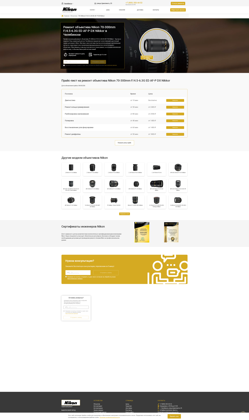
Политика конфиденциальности (110, 417)
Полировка (69, 121)
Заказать (175, 100)
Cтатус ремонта (178, 3)
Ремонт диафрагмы (73, 134)
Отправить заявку (98, 62)
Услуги (92, 10)
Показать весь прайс (124, 143)
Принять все (174, 416)
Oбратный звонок (178, 10)
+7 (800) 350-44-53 (134, 3)
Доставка (140, 10)
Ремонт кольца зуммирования (77, 107)
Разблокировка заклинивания (77, 114)
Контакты (156, 10)
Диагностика (70, 100)
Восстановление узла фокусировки (79, 127)
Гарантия (122, 10)
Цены (108, 10)
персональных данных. (110, 65)
